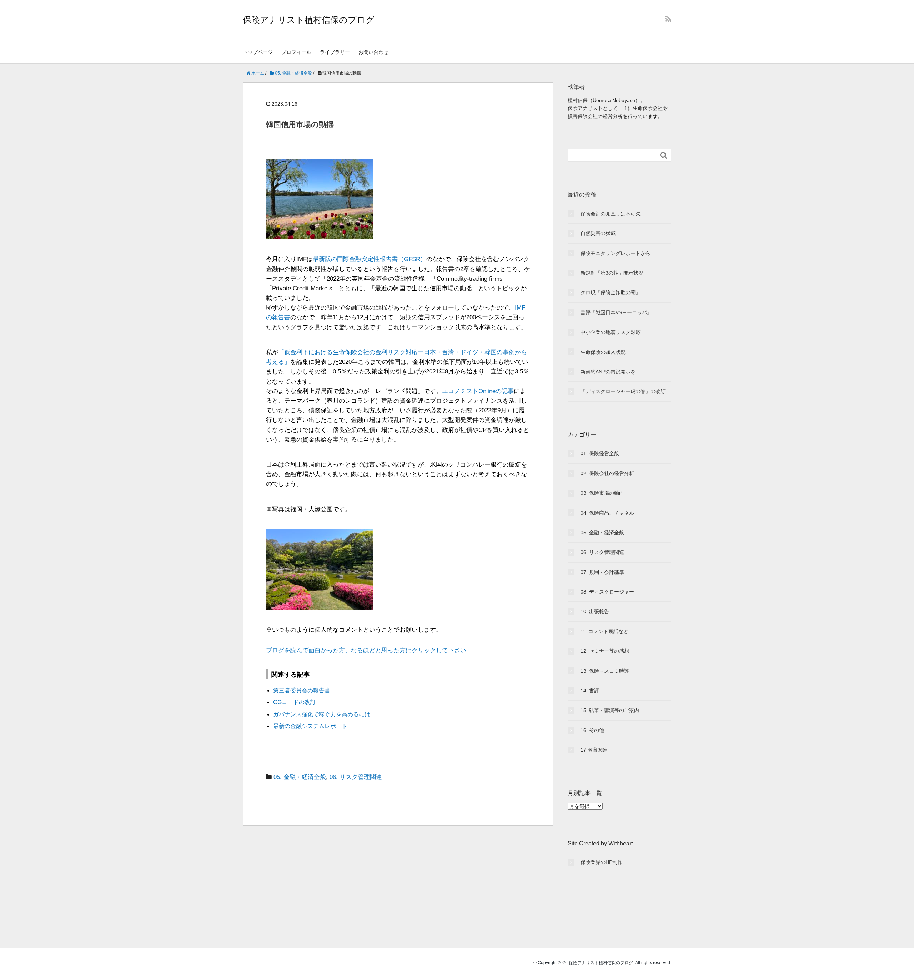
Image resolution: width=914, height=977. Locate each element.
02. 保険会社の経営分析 (607, 473)
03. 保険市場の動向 (602, 493)
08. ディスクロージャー (607, 592)
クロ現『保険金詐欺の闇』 (611, 292)
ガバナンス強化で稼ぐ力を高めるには (321, 714)
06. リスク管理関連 (356, 777)
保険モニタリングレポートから (616, 253)
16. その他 (592, 730)
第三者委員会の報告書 (301, 690)
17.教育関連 (594, 750)
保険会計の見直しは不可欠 (611, 214)
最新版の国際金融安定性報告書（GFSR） (369, 259)
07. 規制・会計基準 (602, 572)
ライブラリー (335, 52)
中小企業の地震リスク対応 (611, 332)
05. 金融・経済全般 (299, 777)
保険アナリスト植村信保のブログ (309, 20)
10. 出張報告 (595, 611)
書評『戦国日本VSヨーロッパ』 (616, 312)
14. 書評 (590, 690)
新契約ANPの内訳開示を (608, 372)
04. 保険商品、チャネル (607, 513)
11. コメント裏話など (604, 631)
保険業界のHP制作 (601, 862)
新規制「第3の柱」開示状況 (612, 273)
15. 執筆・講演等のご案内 (610, 710)
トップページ (258, 52)
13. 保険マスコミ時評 (605, 671)
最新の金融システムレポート (310, 726)
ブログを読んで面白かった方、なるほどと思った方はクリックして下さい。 (369, 650)
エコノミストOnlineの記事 (478, 391)
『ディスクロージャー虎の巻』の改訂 (623, 391)
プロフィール (296, 52)
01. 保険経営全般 (600, 453)
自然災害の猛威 (598, 233)
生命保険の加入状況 (603, 352)
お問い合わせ (373, 52)
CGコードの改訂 (294, 702)
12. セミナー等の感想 (605, 651)
